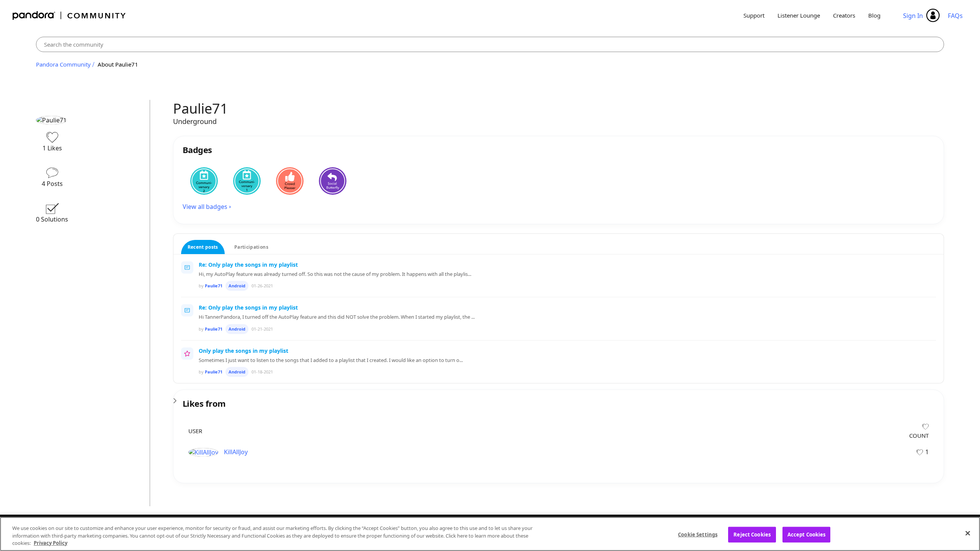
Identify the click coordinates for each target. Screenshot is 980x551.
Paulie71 (213, 286)
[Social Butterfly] (332, 181)
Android (237, 286)
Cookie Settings (697, 534)
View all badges (205, 206)
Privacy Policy (50, 543)
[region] (490, 534)
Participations (251, 247)
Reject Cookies (752, 534)
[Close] (967, 533)
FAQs (955, 15)
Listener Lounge (798, 15)
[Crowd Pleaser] (290, 181)
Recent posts (203, 247)
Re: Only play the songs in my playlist (248, 264)
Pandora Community (69, 15)
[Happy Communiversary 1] (247, 181)
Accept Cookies (806, 534)
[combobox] (490, 44)
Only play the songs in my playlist (243, 350)
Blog (874, 15)
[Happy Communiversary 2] (204, 181)
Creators (844, 15)
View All (558, 398)
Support (753, 15)
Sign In (913, 15)
